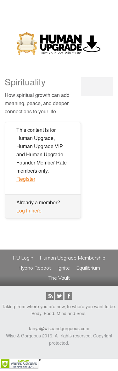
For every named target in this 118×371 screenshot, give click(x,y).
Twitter (59, 296)
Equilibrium (88, 268)
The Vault (59, 278)
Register (25, 178)
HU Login (23, 258)
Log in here (29, 210)
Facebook (68, 296)
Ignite (63, 268)
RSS (50, 296)
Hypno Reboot (34, 268)
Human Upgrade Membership (72, 258)
